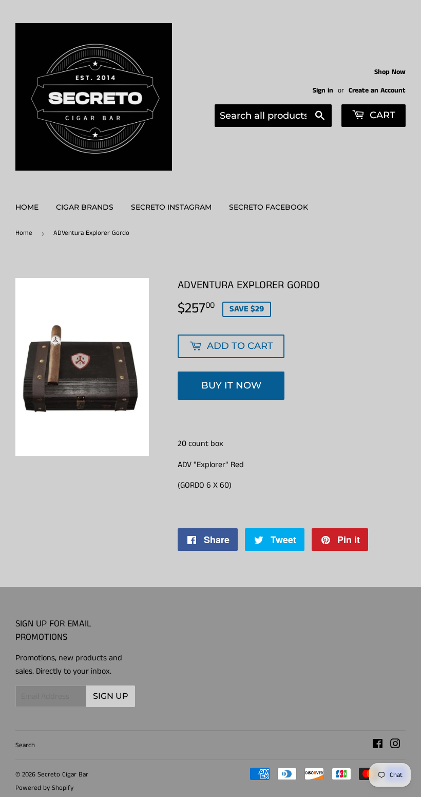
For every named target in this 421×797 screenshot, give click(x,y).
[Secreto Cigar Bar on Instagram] (395, 745)
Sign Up (110, 696)
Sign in (323, 91)
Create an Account (377, 91)
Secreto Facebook (268, 207)
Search (25, 745)
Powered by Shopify (44, 788)
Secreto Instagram (171, 207)
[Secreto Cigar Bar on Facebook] (377, 745)
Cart (381, 115)
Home (27, 207)
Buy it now (231, 385)
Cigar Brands (84, 207)
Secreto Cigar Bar (62, 775)
